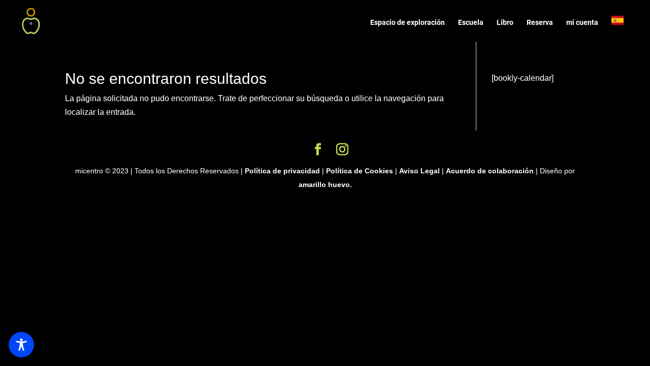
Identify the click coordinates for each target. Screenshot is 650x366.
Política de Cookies (359, 171)
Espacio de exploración (407, 22)
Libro (505, 22)
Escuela (470, 22)
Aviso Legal (419, 171)
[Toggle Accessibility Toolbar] (21, 344)
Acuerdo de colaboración (491, 171)
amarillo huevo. (325, 184)
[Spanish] (622, 29)
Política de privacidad (282, 171)
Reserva (540, 22)
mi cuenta (582, 22)
